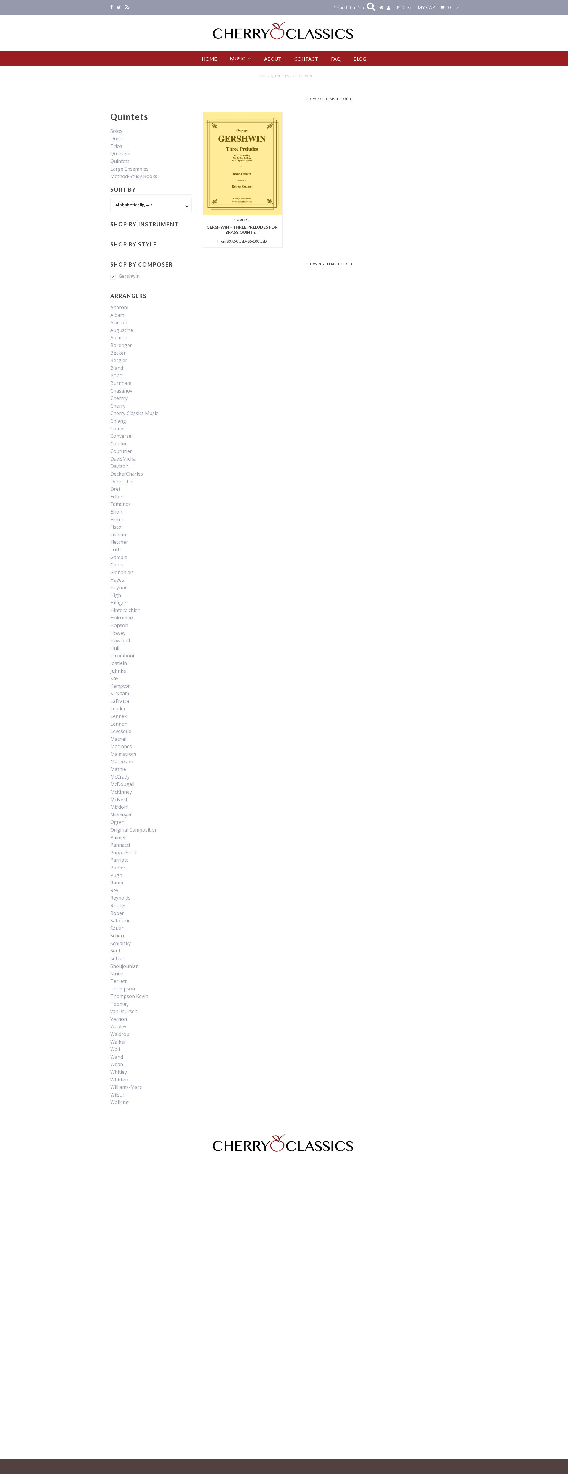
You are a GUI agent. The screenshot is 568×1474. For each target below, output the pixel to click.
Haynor (118, 587)
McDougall (122, 784)
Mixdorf (119, 807)
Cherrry (119, 398)
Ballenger (121, 345)
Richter (118, 905)
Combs (118, 428)
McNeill (118, 799)
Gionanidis (122, 572)
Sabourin (120, 920)
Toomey (119, 1004)
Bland (116, 368)
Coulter (118, 443)
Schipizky (120, 943)
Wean (116, 1064)
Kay (114, 678)
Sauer (116, 928)
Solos (116, 131)
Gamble (118, 557)
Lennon (119, 724)
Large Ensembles (129, 169)
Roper (117, 913)
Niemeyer (121, 814)
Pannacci (120, 845)
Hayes (117, 580)
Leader (118, 708)
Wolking (119, 1102)
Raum (116, 882)
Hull (114, 648)
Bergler (118, 360)
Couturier (121, 451)
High (115, 595)
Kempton (120, 686)
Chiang (118, 421)
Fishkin (118, 534)
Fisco (115, 527)
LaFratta (119, 701)
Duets (117, 138)
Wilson (117, 1095)
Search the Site (350, 7)
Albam (117, 315)
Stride (116, 973)
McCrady (120, 777)
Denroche (121, 481)
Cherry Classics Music (134, 413)
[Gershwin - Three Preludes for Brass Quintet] (242, 163)
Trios (116, 146)
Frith (115, 549)
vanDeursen (124, 1011)
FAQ (336, 59)
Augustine (121, 330)
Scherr (117, 935)
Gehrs (117, 564)
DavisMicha (123, 459)
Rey (114, 890)
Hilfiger (118, 602)
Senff (116, 950)
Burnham (120, 383)
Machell (119, 739)
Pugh (116, 875)
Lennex (118, 716)
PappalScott (123, 852)
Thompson (122, 988)
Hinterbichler (125, 610)
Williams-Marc (126, 1087)
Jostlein (118, 663)
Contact (306, 59)
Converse (120, 436)
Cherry (117, 406)
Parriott (119, 860)
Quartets (120, 153)
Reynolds (120, 898)
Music (237, 58)
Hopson (119, 625)
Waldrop (119, 1034)
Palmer (118, 837)
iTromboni (122, 655)
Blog (360, 59)
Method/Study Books (133, 176)
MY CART (434, 7)
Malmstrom (123, 754)
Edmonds (120, 504)
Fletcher (119, 542)
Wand (116, 1057)
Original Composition (134, 829)
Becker (118, 353)
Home (209, 59)
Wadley (118, 1026)
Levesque (120, 731)
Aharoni (119, 307)
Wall (115, 1049)
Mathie (118, 769)
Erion (116, 511)
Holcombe (121, 617)
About (272, 59)
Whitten (119, 1079)
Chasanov (121, 391)
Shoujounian (124, 966)
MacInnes (121, 746)
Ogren (117, 822)
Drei (115, 489)
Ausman (119, 337)
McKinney (121, 792)
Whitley (118, 1072)
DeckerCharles (126, 474)
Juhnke (118, 671)
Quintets (280, 76)
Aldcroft (119, 322)
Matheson (121, 761)
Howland (120, 640)
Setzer (117, 958)
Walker (118, 1042)
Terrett (118, 981)
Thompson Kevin (129, 996)
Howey (117, 633)
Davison (119, 466)
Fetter (117, 519)
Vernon (118, 1019)
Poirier (117, 867)
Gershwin (129, 276)
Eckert (117, 496)
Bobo (116, 375)
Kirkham (119, 693)
